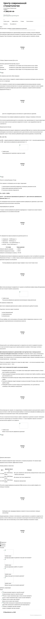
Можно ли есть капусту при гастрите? (10, 601)
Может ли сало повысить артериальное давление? (13, 431)
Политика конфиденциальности (35, 615)
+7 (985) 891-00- (9, 11)
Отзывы (22, 21)
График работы (15, 21)
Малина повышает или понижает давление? (14, 585)
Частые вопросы (29, 21)
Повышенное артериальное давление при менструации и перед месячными (19, 300)
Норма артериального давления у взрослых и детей (13, 153)
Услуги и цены (6, 21)
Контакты (6, 24)
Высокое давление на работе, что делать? (14, 566)
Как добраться (13, 24)
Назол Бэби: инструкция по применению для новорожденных (16, 604)
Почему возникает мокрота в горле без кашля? (12, 594)
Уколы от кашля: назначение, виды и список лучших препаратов (16, 597)
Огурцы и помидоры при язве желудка (11, 608)
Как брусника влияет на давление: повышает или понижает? (18, 557)
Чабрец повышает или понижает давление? (14, 576)
